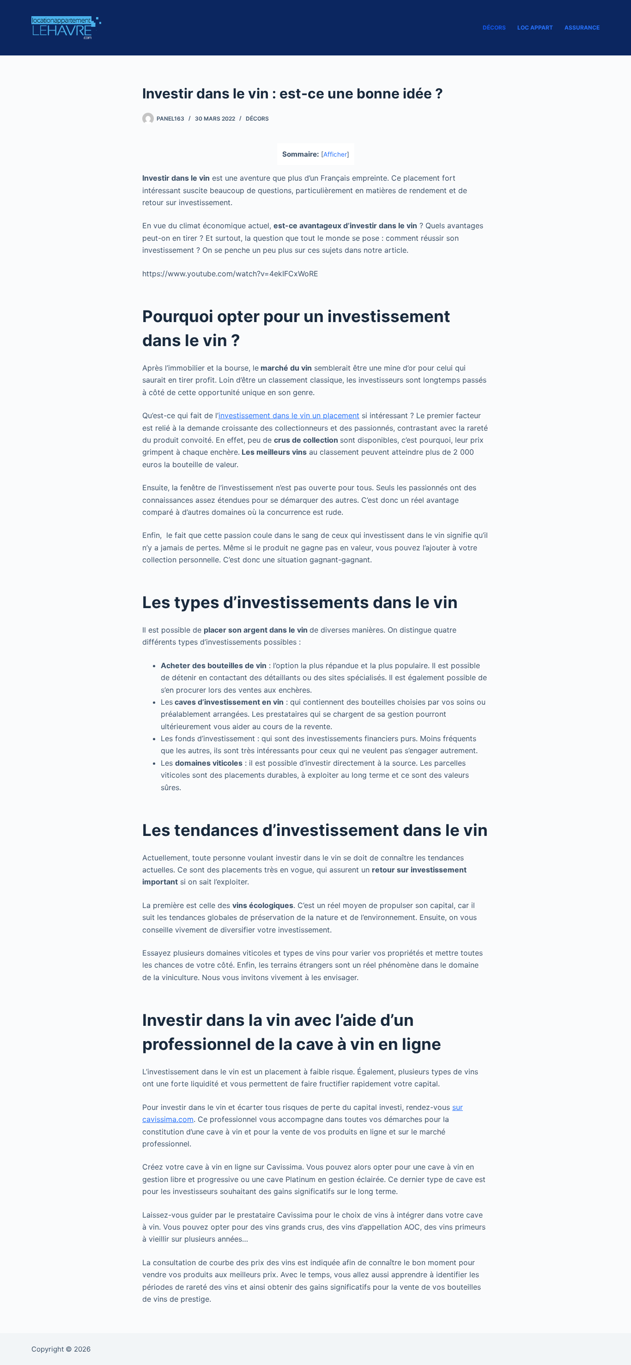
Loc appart (535, 27)
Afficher (335, 154)
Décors (494, 27)
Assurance (582, 27)
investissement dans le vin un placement (288, 415)
